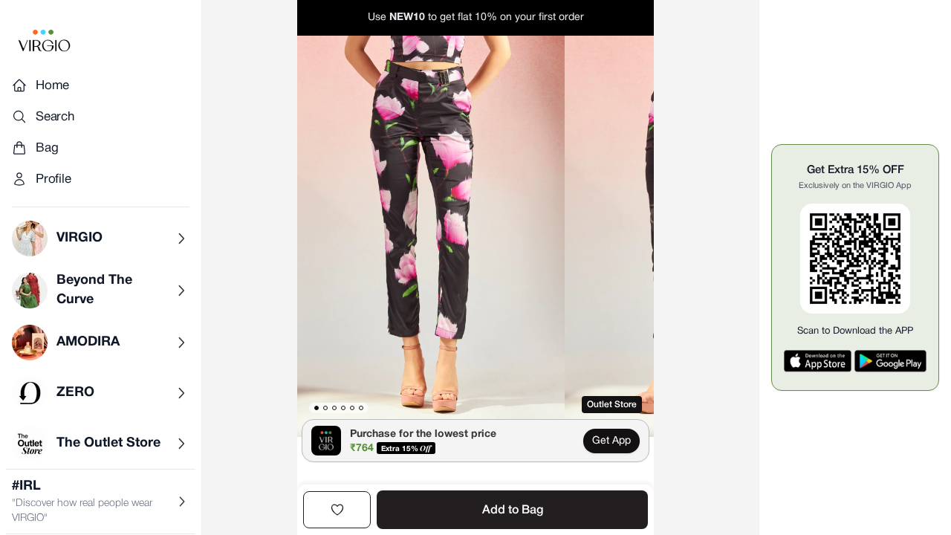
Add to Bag (512, 510)
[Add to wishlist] (337, 509)
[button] (431, 236)
